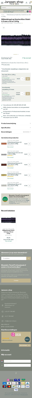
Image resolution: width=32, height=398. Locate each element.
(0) (22, 23)
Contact (16, 280)
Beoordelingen (23, 345)
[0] (30, 2)
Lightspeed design (15, 394)
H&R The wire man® (7, 23)
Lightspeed (7, 394)
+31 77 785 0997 (9, 316)
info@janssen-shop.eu (10, 321)
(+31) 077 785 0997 (10, 311)
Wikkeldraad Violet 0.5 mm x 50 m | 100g (8, 232)
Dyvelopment (24, 394)
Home (2, 15)
